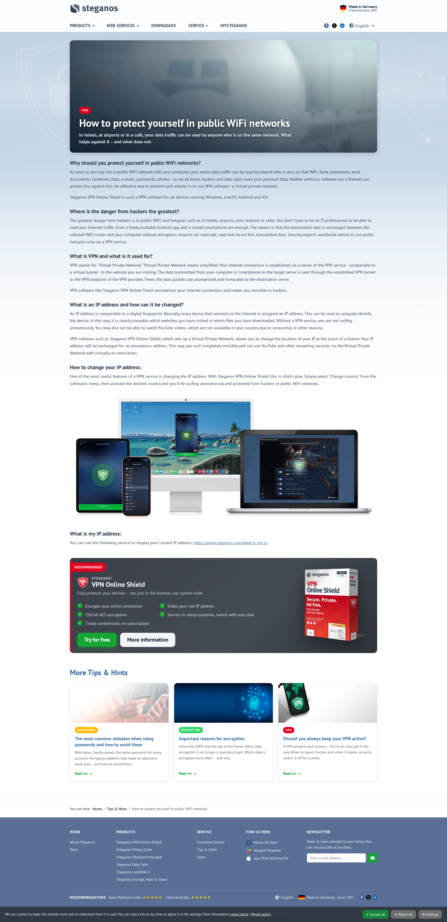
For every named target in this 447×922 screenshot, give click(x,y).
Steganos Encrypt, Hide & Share (141, 879)
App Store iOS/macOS (271, 858)
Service (196, 25)
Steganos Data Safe (131, 864)
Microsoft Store (266, 842)
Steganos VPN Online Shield (139, 842)
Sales (201, 857)
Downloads (163, 25)
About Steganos (82, 842)
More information (147, 639)
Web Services (121, 25)
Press (74, 849)
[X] (334, 25)
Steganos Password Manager (139, 857)
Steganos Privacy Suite (134, 849)
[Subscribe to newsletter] (372, 858)
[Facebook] (326, 25)
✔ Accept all (375, 914)
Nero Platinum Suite (125, 897)
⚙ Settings (430, 914)
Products (80, 25)
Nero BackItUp (177, 897)
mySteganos (233, 25)
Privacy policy (261, 914)
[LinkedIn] (342, 25)
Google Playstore (267, 850)
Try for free (97, 639)
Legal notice (239, 914)
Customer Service (210, 842)
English (362, 25)
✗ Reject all (403, 914)
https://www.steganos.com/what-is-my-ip (231, 542)
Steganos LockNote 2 (133, 872)
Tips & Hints (207, 849)
